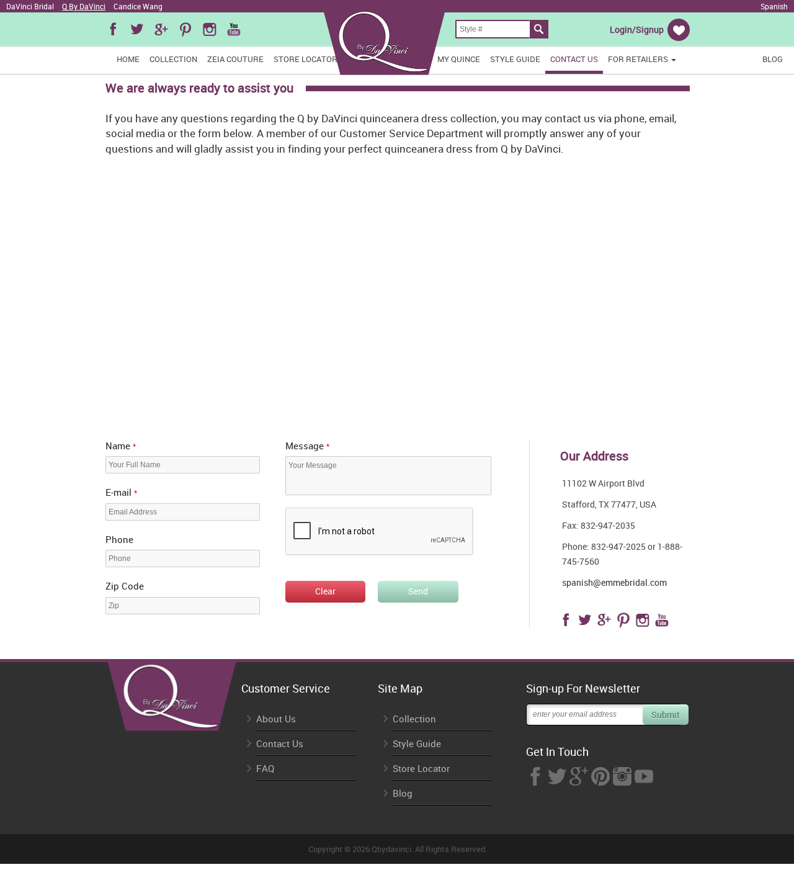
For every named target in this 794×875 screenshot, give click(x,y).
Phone (119, 539)
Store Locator (305, 59)
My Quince (458, 59)
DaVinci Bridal (30, 6)
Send (418, 591)
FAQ (265, 768)
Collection (173, 59)
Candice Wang (138, 6)
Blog (772, 59)
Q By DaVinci (83, 6)
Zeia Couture (235, 59)
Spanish (774, 6)
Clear (325, 591)
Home (128, 59)
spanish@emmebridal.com (614, 582)
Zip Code (124, 586)
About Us (276, 719)
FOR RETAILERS (639, 59)
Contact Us (574, 59)
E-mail (121, 492)
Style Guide (515, 59)
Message (307, 445)
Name (120, 445)
